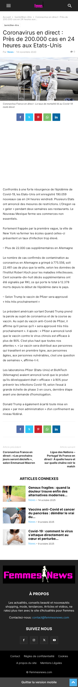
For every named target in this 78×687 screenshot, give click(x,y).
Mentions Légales (51, 662)
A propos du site (26, 662)
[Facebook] (20, 117)
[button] (8, 5)
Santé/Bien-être (23, 17)
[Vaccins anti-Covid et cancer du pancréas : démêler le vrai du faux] (14, 516)
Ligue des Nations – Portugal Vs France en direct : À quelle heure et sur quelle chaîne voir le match (59, 459)
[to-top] (73, 681)
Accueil (7, 17)
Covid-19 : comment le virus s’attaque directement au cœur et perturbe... (50, 535)
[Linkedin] (56, 117)
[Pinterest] (38, 117)
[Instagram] (34, 640)
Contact (15, 656)
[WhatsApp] (47, 117)
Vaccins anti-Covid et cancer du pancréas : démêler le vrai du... (51, 513)
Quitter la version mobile (39, 682)
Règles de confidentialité (39, 656)
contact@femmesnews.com (50, 617)
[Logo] (39, 582)
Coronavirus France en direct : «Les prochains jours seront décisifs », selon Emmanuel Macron (19, 457)
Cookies (63, 656)
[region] (39, 156)
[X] (29, 117)
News (10, 52)
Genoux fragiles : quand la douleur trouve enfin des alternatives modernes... (49, 491)
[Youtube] (54, 640)
